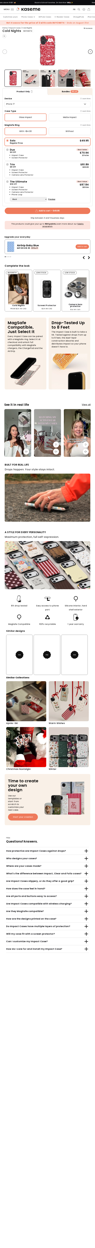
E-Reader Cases (62, 17)
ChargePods (78, 17)
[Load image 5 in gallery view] (84, 78)
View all (86, 404)
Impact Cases (15, 28)
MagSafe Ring (12, 125)
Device (8, 98)
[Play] (56, 445)
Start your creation (23, 817)
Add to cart (82, 246)
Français (74, 9)
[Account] (83, 9)
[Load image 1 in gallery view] (13, 78)
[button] (78, 9)
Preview (51, 199)
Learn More (86, 99)
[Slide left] (4, 51)
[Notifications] (18, 9)
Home (4, 28)
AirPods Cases (45, 17)
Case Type (10, 111)
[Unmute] (26, 452)
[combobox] (47, 104)
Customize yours (10, 17)
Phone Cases (27, 17)
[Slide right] (90, 51)
